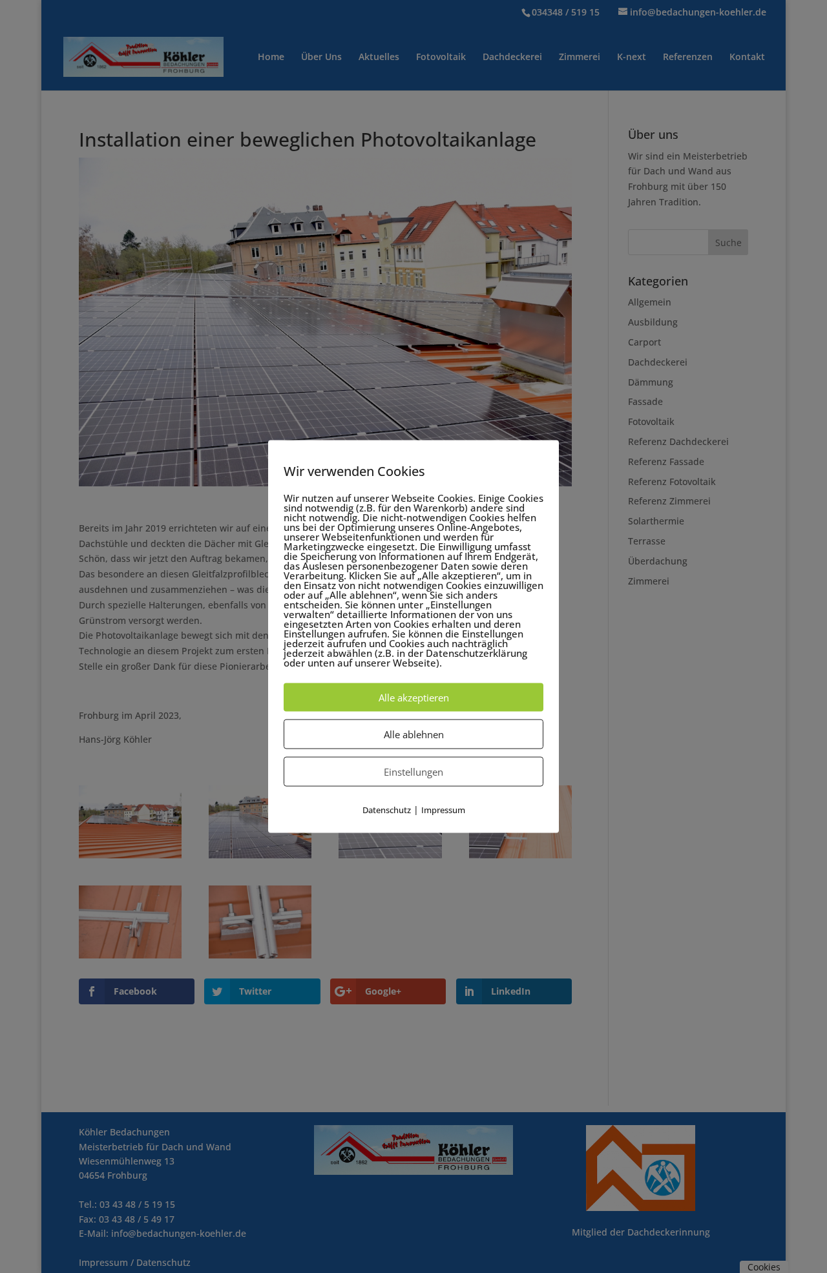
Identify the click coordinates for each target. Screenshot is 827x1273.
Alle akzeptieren (414, 696)
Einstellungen (413, 771)
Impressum (443, 809)
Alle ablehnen (414, 733)
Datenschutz (386, 809)
